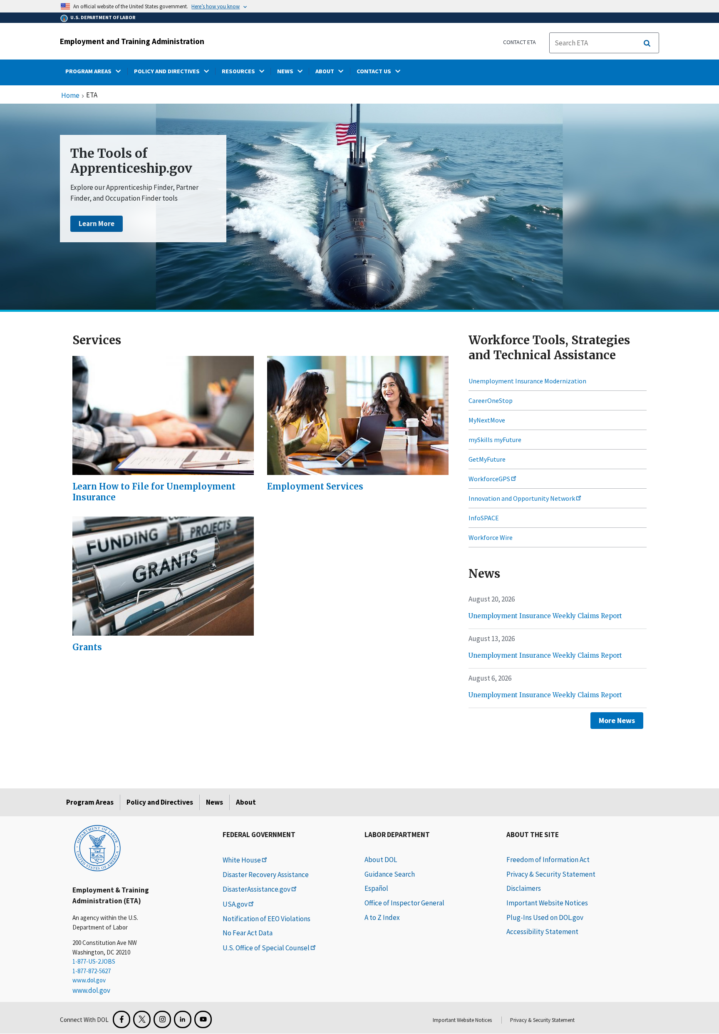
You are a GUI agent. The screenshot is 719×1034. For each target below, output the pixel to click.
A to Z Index (382, 917)
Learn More (96, 223)
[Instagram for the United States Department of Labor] (162, 1019)
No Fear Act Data (248, 932)
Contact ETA (519, 42)
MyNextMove (487, 420)
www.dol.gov (89, 980)
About (246, 802)
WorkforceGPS (489, 479)
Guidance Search (389, 874)
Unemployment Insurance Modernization (527, 381)
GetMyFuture (487, 459)
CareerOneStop (491, 400)
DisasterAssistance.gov (256, 889)
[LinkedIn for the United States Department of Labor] (182, 1019)
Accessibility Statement (542, 931)
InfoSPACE (484, 518)
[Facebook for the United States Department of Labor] (121, 1019)
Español (376, 888)
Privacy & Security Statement (550, 874)
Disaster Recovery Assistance (266, 874)
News (214, 802)
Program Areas (90, 802)
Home (70, 95)
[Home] (97, 847)
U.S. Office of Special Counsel (266, 947)
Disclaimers (523, 888)
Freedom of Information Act (548, 859)
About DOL (380, 859)
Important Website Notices (547, 902)
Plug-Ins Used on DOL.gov (544, 917)
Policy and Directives (159, 802)
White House (242, 860)
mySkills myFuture (495, 439)
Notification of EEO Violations (266, 918)
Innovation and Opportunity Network (522, 498)
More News (617, 720)
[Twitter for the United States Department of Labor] (142, 1019)
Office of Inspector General (404, 902)
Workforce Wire (491, 537)
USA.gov (235, 904)
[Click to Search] (647, 43)
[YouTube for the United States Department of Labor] (203, 1019)
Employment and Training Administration (132, 41)
